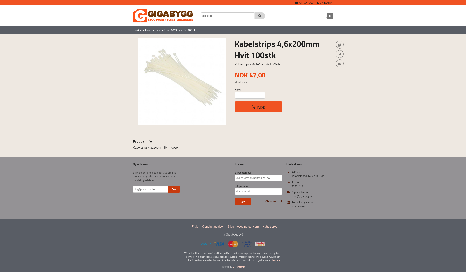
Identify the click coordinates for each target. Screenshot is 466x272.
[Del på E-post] (340, 63)
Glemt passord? (273, 201)
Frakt (195, 226)
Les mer (276, 260)
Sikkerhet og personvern (243, 226)
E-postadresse (243, 172)
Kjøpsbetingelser (213, 226)
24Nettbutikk (239, 266)
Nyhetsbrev (269, 226)
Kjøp (261, 107)
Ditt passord (242, 186)
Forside (137, 30)
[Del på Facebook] (340, 54)
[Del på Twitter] (340, 45)
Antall (238, 90)
